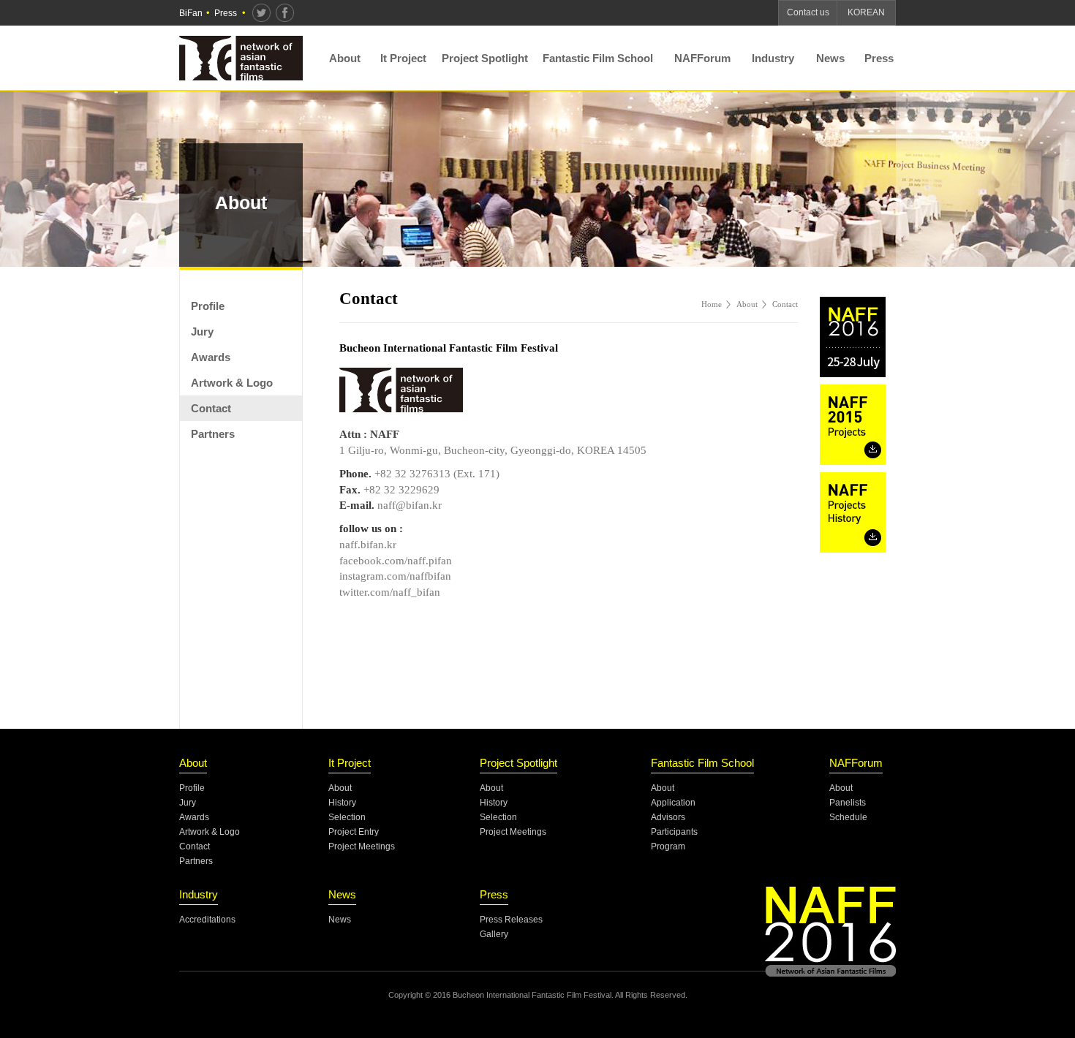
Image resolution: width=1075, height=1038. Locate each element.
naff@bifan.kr (409, 505)
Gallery (494, 934)
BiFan (191, 13)
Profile (208, 306)
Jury (202, 331)
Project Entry (353, 832)
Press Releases (511, 919)
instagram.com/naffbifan (395, 576)
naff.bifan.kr (367, 544)
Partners (213, 434)
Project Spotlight (485, 58)
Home (711, 304)
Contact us (808, 12)
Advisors (668, 817)
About (345, 58)
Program (668, 846)
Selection (347, 817)
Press (225, 13)
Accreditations (207, 919)
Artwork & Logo (232, 382)
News (830, 58)
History (342, 803)
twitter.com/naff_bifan (389, 592)
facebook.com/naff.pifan (395, 561)
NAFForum (702, 58)
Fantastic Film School (598, 58)
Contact (211, 408)
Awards (210, 357)
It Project (403, 58)
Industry (773, 58)
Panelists (847, 803)
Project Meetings (361, 846)
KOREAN (866, 12)
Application (673, 803)
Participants (674, 832)
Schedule (848, 817)
